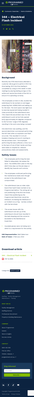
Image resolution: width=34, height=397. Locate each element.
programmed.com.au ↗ (9, 357)
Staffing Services (7, 311)
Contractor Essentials (12, 11)
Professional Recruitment (9, 314)
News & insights (6, 334)
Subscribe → (17, 375)
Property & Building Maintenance (12, 317)
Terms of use (5, 394)
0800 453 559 (6, 347)
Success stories (6, 337)
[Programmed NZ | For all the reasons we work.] (13, 3)
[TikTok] (13, 385)
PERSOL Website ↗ (8, 354)
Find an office (6, 350)
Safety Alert (15, 270)
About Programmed (8, 327)
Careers (4, 331)
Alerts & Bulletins (26, 11)
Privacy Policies (15, 394)
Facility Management (8, 307)
